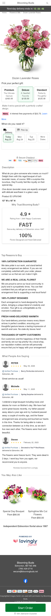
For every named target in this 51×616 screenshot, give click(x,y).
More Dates (42, 138)
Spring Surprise (27, 394)
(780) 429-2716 (26, 568)
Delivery (8, 131)
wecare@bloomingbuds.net (25, 571)
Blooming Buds (25, 3)
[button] (45, 609)
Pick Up (24, 129)
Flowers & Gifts (14, 12)
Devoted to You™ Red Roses (32, 447)
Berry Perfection (28, 371)
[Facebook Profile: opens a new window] (25, 581)
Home (4, 12)
